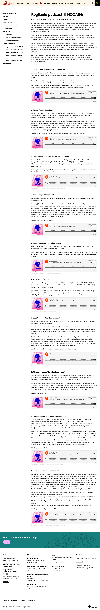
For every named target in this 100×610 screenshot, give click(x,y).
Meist (61, 3)
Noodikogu (8, 34)
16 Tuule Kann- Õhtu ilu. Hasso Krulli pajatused (47, 311)
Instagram (14, 600)
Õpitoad (5, 19)
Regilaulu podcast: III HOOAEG (14, 55)
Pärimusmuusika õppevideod (13, 37)
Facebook (6, 600)
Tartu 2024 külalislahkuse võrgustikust (84, 567)
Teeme (29, 3)
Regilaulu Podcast (34, 103)
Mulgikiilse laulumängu (12, 40)
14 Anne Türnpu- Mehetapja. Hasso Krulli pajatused (48, 236)
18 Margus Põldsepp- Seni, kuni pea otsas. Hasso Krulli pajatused (50, 409)
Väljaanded (6, 31)
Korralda (47, 3)
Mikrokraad (7, 64)
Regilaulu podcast (9, 43)
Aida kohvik (79, 562)
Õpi (41, 3)
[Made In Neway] (92, 606)
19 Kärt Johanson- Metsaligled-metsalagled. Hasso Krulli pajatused (51, 464)
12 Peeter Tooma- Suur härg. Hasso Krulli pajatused (48, 150)
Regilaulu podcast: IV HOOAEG (14, 52)
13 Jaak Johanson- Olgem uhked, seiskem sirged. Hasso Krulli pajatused (52, 188)
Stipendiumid (7, 23)
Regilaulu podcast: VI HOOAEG (14, 47)
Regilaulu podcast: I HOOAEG (13, 60)
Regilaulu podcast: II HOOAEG (14, 58)
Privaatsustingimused (23, 607)
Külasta (35, 3)
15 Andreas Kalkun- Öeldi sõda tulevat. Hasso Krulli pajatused (50, 273)
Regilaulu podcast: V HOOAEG (14, 50)
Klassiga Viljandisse (9, 13)
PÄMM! (5, 16)
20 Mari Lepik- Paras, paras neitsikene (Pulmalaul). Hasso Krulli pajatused (52, 525)
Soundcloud (31, 600)
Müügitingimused (8, 607)
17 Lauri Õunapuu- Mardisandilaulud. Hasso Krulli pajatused (49, 365)
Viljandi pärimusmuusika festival (86, 558)
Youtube (22, 600)
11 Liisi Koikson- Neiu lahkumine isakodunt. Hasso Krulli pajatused (50, 103)
